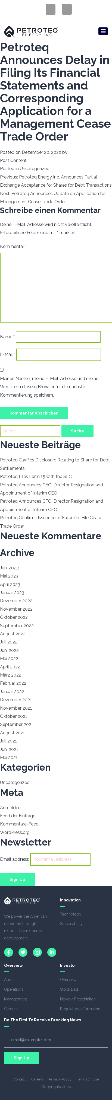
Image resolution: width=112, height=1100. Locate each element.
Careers (11, 1009)
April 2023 (10, 584)
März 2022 (10, 675)
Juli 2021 (8, 741)
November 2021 (16, 708)
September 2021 (16, 724)
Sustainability (71, 924)
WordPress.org (15, 832)
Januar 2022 (12, 691)
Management (15, 999)
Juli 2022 (8, 642)
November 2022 (16, 609)
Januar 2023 (12, 592)
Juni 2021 (9, 749)
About (9, 979)
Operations (13, 989)
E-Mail (7, 354)
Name (7, 336)
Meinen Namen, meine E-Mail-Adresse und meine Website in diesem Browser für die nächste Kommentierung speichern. (49, 387)
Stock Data (69, 989)
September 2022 (17, 625)
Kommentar (13, 246)
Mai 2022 (9, 658)
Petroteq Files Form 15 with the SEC (36, 476)
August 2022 (13, 633)
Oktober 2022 (14, 617)
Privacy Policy (60, 1079)
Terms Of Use (88, 1079)
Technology (70, 914)
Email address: (15, 859)
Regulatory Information (80, 1009)
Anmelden (10, 807)
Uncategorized (34, 168)
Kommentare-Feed (19, 824)
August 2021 (12, 732)
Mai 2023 (9, 576)
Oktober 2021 (13, 716)
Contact (20, 1079)
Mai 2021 (9, 757)
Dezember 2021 (16, 699)
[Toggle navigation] (103, 31)
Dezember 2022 (16, 600)
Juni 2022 (9, 650)
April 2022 (10, 666)
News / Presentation (78, 999)
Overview (68, 979)
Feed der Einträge (17, 815)
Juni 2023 (9, 567)
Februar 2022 (13, 683)
